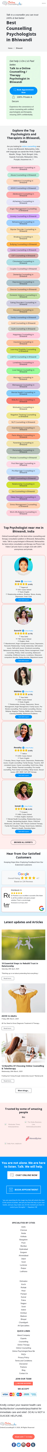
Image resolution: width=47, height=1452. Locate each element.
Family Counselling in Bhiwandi (23, 317)
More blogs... (23, 1090)
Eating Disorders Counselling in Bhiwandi (23, 303)
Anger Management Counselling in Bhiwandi (23, 210)
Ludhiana (23, 1271)
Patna (23, 1300)
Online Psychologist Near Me (23, 1351)
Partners (23, 1367)
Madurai (23, 1316)
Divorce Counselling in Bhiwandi (23, 289)
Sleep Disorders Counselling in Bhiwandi (23, 498)
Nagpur (23, 1303)
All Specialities (23, 1326)
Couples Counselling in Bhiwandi (23, 269)
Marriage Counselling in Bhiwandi (23, 378)
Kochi (23, 1284)
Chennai (23, 1230)
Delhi (23, 1227)
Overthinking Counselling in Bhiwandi (23, 429)
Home (10, 48)
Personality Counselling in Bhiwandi (23, 451)
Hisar (23, 1291)
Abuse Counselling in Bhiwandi (23, 175)
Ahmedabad (23, 1255)
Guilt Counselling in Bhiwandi (23, 329)
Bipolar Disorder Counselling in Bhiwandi (23, 230)
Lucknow (23, 1265)
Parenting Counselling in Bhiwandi (23, 444)
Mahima (17, 691)
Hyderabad (23, 1249)
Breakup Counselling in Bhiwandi (23, 238)
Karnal (23, 1297)
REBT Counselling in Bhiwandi (23, 478)
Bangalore (23, 1240)
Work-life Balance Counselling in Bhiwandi (23, 513)
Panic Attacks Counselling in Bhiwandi (23, 436)
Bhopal (23, 1319)
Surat (23, 1262)
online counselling (29, 146)
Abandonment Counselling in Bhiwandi (23, 168)
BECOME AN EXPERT (24, 1383)
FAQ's (23, 1354)
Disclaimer (23, 1364)
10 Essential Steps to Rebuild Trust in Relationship (20, 964)
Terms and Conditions (23, 1361)
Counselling (23, 1342)
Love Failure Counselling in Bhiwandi (23, 371)
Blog (23, 1370)
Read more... (8, 978)
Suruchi (17, 630)
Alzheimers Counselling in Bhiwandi (23, 202)
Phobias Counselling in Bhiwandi (23, 457)
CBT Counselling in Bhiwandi (23, 255)
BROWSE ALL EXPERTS (23, 842)
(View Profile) (28, 581)
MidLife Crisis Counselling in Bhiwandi (23, 401)
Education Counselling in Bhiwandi (23, 311)
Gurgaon (23, 1252)
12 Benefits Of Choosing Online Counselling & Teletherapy (23, 1067)
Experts (23, 1338)
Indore (23, 1310)
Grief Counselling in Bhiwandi (23, 323)
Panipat (24, 1294)
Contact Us (23, 1373)
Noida (23, 1233)
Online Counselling (23, 1348)
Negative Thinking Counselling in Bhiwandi (23, 415)
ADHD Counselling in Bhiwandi (23, 188)
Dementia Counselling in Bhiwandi (23, 275)
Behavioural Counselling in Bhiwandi (23, 223)
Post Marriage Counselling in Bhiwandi (23, 464)
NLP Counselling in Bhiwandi (23, 422)
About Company (23, 1335)
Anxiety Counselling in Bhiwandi (23, 216)
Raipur (23, 1268)
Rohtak (23, 1287)
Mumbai (23, 1246)
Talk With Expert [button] (23, 600)
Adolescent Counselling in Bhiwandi (23, 195)
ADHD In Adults (9, 1016)
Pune (23, 1243)
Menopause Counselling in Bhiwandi (23, 386)
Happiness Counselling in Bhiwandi (23, 335)
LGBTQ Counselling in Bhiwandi (23, 357)
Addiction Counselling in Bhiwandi (23, 182)
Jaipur (23, 1259)
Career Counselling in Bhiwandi (23, 250)
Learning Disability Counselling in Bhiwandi (23, 350)
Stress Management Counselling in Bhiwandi (23, 505)
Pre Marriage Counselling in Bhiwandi (23, 472)
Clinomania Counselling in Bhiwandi (23, 262)
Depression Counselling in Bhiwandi (23, 283)
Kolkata (23, 1236)
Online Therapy (23, 1345)
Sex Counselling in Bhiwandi (23, 491)
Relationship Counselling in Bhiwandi (23, 485)
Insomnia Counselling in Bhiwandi (23, 343)
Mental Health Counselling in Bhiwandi (23, 393)
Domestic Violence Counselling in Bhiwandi (23, 296)
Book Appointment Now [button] (25, 91)
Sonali (18, 806)
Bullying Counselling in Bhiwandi (23, 244)
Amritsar (23, 1313)
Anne (17, 581)
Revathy (18, 747)
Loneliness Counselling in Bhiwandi (23, 363)
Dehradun (23, 1281)
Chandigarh (23, 1322)
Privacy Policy (23, 1357)
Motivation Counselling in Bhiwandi (23, 408)
